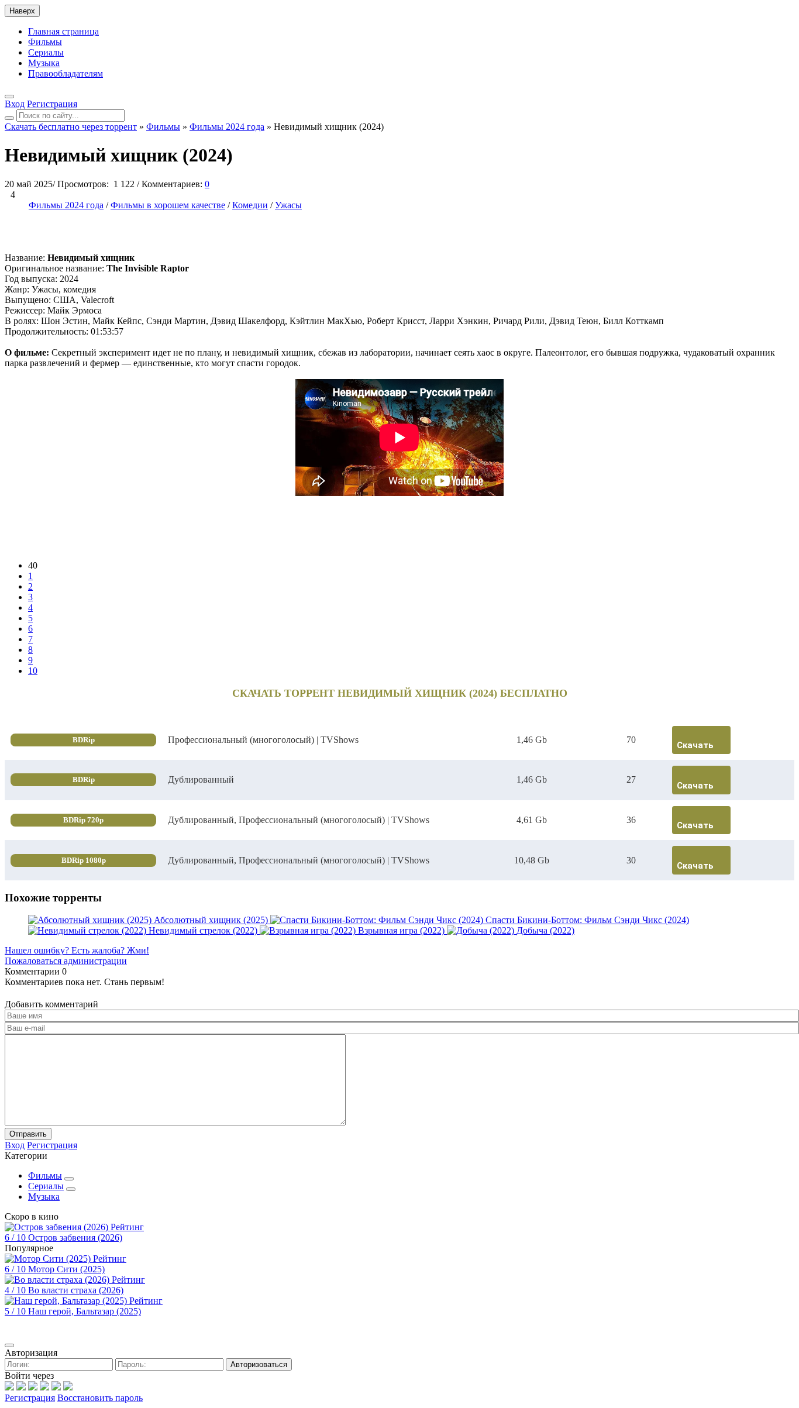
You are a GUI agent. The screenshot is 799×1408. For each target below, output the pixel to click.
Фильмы (45, 42)
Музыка (44, 63)
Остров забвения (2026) (75, 1237)
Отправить (28, 1134)
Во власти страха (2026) (75, 1290)
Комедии (250, 205)
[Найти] (9, 118)
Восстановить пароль (100, 1398)
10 (32, 671)
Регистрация (30, 1398)
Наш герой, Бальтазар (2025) (84, 1311)
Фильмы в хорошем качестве (168, 205)
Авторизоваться (258, 1364)
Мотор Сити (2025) (66, 1269)
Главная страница (63, 31)
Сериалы (46, 52)
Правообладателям (65, 73)
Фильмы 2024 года (66, 205)
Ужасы (288, 205)
